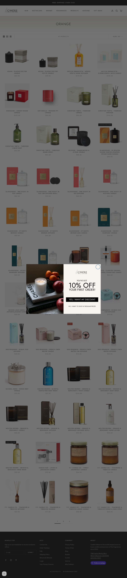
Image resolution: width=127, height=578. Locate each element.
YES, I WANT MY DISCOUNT (82, 299)
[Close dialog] (98, 267)
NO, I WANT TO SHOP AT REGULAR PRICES (82, 306)
